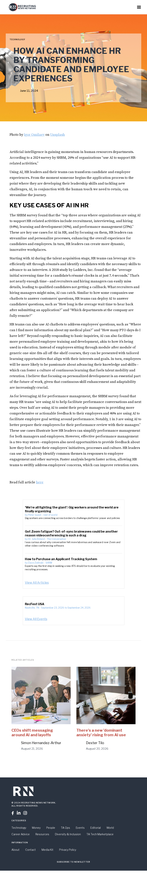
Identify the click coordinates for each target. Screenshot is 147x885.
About (15, 849)
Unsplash (57, 134)
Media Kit (47, 849)
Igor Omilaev (34, 134)
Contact (30, 849)
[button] (138, 7)
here (39, 482)
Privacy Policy (67, 849)
